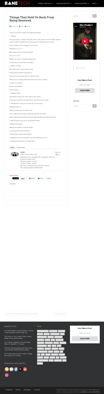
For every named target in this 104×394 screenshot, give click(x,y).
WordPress (96, 392)
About (94, 3)
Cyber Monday (42, 346)
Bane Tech (34, 154)
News (28, 26)
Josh (22, 26)
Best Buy (50, 337)
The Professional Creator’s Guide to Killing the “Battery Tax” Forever (18, 354)
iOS (61, 351)
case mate (41, 343)
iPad (43, 354)
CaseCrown (59, 340)
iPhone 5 (61, 354)
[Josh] (15, 154)
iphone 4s (54, 354)
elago (59, 346)
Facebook (9, 390)
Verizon (40, 363)
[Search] (95, 16)
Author (12, 147)
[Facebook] (56, 154)
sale (57, 357)
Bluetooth (40, 340)
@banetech (80, 68)
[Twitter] (59, 154)
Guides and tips (42, 351)
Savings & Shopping (81, 3)
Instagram (27, 390)
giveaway (54, 349)
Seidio (51, 360)
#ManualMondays (43, 331)
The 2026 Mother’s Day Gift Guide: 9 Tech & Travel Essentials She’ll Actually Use (18, 331)
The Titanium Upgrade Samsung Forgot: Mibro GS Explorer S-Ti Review (17, 343)
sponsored (58, 360)
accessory (61, 331)
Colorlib (83, 392)
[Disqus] (35, 230)
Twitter (18, 390)
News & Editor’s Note (63, 3)
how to (51, 351)
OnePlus (40, 357)
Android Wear (55, 334)
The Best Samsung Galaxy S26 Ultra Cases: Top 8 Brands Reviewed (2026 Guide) (18, 349)
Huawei (56, 351)
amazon (40, 334)
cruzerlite (63, 343)
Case (52, 340)
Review (46, 357)
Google (61, 349)
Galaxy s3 (40, 349)
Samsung (63, 357)
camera (47, 340)
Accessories (53, 331)
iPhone (48, 354)
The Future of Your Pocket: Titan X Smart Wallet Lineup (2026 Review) (17, 337)
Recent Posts (21, 147)
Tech (64, 360)
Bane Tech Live (42, 337)
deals (54, 346)
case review (49, 343)
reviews (52, 357)
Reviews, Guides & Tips (45, 3)
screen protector (43, 360)
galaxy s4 (47, 349)
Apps (62, 334)
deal (49, 346)
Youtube (37, 390)
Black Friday (58, 337)
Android (46, 334)
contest (56, 343)
